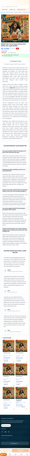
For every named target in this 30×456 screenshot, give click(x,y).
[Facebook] (2, 432)
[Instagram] (5, 432)
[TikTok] (9, 432)
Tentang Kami (4, 438)
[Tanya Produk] (6, 450)
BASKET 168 (12, 9)
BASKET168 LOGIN (21, 9)
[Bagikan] (2, 450)
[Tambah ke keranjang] (9, 450)
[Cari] (3, 7)
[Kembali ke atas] (27, 446)
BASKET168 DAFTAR (18, 12)
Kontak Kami (4, 440)
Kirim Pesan (7, 425)
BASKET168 (4, 9)
